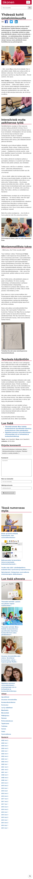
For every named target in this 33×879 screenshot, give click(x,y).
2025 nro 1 (4, 743)
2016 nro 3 (4, 807)
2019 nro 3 (4, 783)
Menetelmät (5, 713)
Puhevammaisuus (7, 721)
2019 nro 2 (4, 785)
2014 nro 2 (4, 822)
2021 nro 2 (4, 769)
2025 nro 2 (4, 740)
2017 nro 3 (4, 799)
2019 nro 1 (4, 788)
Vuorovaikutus (6, 734)
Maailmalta (4, 710)
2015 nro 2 (4, 817)
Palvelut (4, 718)
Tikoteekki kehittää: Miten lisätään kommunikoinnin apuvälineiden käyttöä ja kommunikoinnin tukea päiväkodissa (18, 428)
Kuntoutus (4, 705)
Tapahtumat (5, 723)
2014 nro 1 (4, 825)
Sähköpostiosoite (6, 485)
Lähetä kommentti (9, 493)
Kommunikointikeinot (8, 702)
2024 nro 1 (4, 751)
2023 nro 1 (4, 759)
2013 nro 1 (4, 828)
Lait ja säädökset (7, 707)
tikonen (8, 2)
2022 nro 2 (4, 761)
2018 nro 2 (4, 796)
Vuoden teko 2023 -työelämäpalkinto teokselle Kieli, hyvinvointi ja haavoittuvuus (15, 568)
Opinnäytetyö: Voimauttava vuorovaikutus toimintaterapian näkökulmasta (15, 573)
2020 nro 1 (4, 780)
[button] (6, 22)
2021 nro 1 (4, 772)
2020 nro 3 (4, 775)
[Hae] (30, 7)
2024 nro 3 (4, 746)
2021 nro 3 (4, 767)
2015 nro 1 (4, 820)
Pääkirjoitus (5, 715)
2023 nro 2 (4, 756)
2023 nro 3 (4, 754)
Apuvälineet (5, 697)
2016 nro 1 (4, 812)
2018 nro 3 (4, 793)
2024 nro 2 (4, 748)
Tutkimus (4, 726)
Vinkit (3, 731)
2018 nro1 (4, 791)
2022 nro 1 (4, 764)
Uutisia (3, 729)
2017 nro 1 (4, 804)
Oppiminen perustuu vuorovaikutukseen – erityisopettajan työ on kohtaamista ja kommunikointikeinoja (18, 434)
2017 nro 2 (4, 801)
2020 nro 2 (4, 777)
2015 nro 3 (4, 815)
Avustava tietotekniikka (9, 699)
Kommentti (4, 458)
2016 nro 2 (4, 809)
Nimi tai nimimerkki (7, 479)
